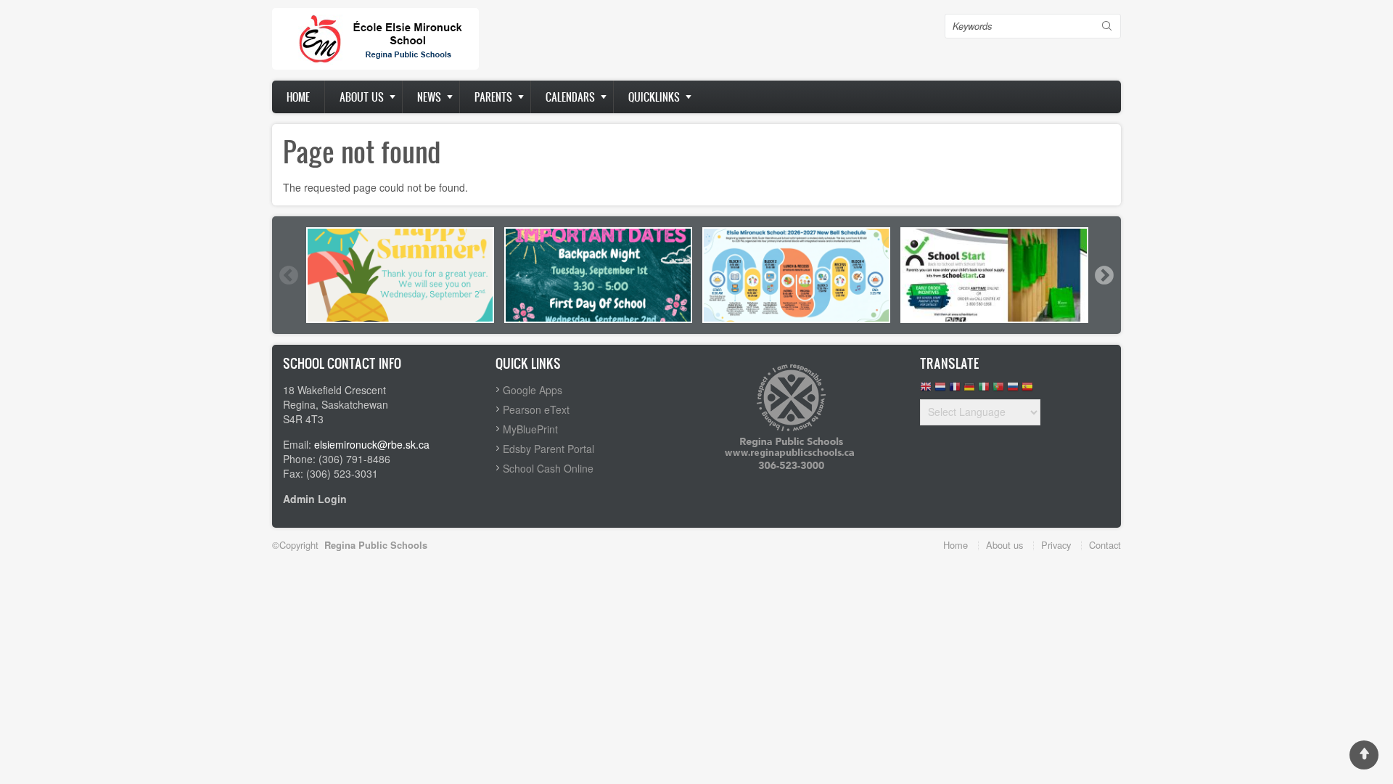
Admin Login (315, 498)
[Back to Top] (1363, 754)
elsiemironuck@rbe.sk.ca (372, 444)
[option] (400, 275)
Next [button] (1103, 275)
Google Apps (532, 390)
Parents (493, 97)
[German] (969, 390)
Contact (1105, 545)
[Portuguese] (998, 390)
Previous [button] (288, 275)
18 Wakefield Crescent (334, 390)
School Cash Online (548, 468)
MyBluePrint (530, 429)
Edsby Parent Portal (548, 448)
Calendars (570, 97)
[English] (926, 390)
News (429, 97)
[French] (955, 390)
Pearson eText (536, 409)
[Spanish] (1027, 390)
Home (298, 97)
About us (362, 97)
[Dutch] (940, 390)
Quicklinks (654, 97)
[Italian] (984, 390)
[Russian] (1013, 390)
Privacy (1056, 545)
